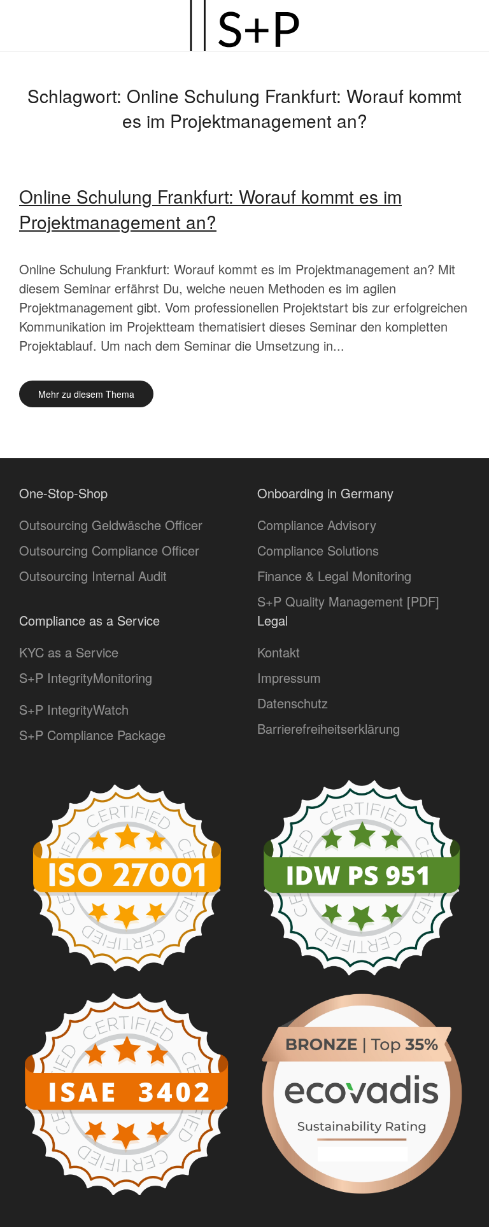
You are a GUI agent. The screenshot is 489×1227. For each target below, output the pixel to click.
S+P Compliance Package (92, 735)
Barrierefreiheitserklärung (328, 728)
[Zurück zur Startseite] (244, 25)
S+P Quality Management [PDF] (348, 601)
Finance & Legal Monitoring (334, 575)
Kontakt (278, 652)
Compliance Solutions (318, 550)
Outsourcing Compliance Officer (109, 550)
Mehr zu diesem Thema (86, 394)
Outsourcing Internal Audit (93, 575)
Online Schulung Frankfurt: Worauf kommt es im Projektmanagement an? (210, 208)
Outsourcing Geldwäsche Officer (110, 524)
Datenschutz (292, 703)
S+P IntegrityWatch (74, 709)
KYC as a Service (68, 652)
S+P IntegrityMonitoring (85, 677)
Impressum (289, 677)
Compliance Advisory (316, 524)
